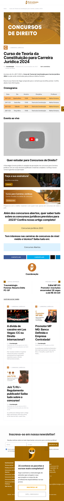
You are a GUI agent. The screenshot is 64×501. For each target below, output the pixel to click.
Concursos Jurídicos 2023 (32, 228)
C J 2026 (12, 474)
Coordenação (10, 66)
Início (5, 8)
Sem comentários (45, 66)
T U (9, 465)
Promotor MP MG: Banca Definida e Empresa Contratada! (43, 332)
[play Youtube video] (32, 139)
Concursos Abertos (32, 247)
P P (11, 467)
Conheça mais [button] (11, 200)
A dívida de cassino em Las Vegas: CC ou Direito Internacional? (16, 332)
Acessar (8, 184)
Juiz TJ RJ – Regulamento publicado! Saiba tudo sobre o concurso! (17, 393)
